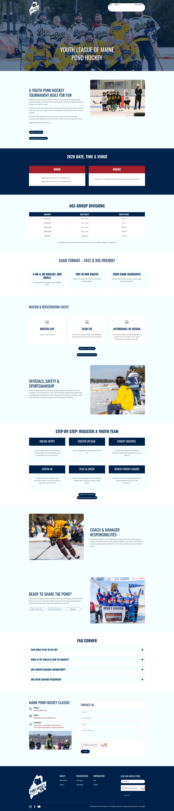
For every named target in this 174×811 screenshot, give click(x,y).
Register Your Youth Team (87, 348)
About (117, 4)
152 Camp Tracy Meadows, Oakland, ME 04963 (49, 727)
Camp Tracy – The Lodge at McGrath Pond (47, 725)
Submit (85, 751)
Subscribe (126, 795)
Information (138, 4)
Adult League (79, 780)
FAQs (94, 780)
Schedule (95, 785)
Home (110, 4)
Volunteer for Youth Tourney (38, 138)
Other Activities (63, 780)
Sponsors (62, 785)
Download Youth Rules (54, 609)
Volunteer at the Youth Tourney (87, 354)
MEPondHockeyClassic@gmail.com (45, 718)
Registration (127, 4)
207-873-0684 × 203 (40, 710)
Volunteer (73, 609)
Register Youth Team (36, 132)
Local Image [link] (141, 806)
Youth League (79, 785)
